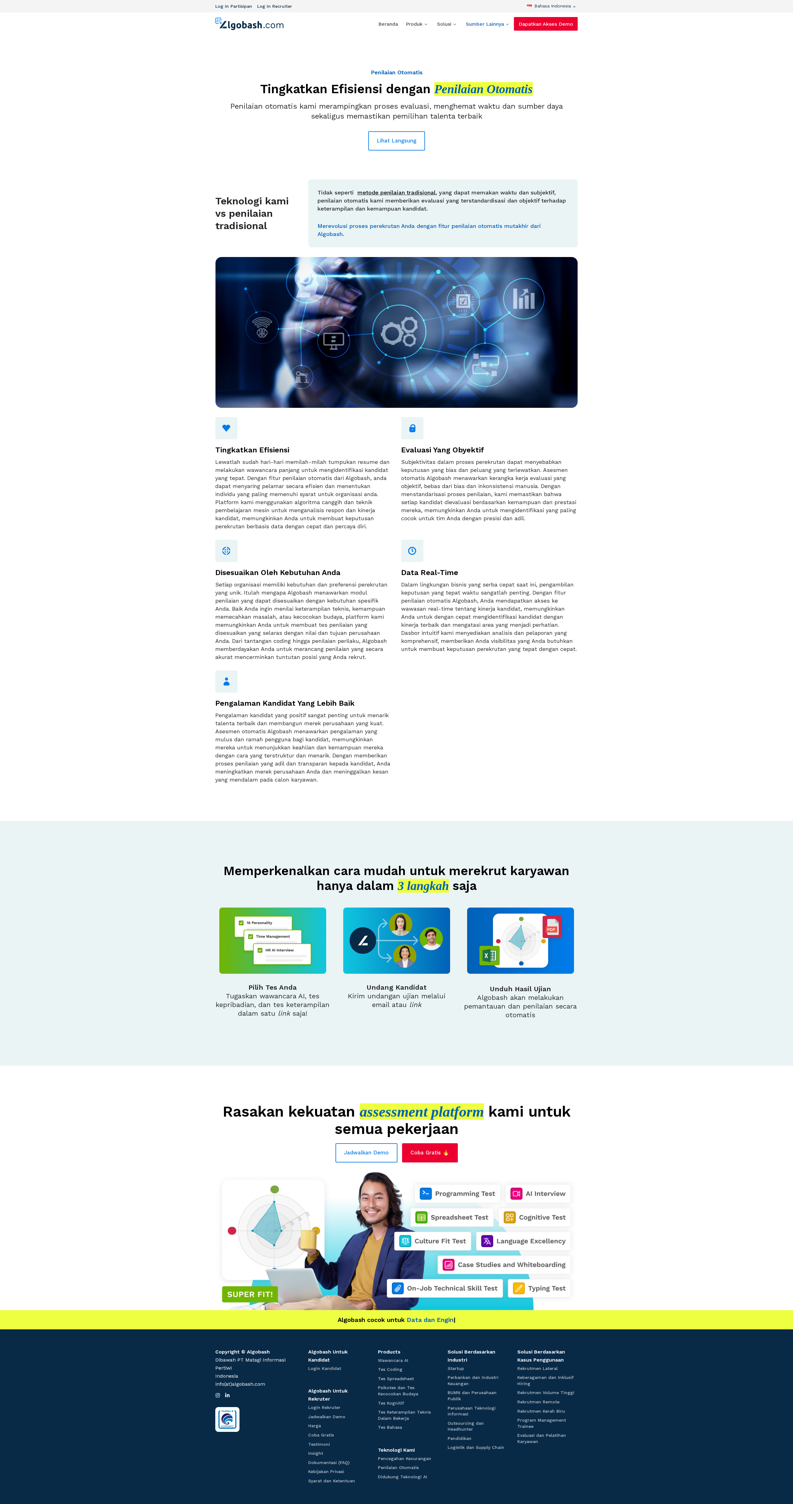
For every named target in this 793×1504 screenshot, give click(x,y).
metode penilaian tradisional (396, 192)
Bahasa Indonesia (552, 5)
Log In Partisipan (233, 6)
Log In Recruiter (274, 6)
